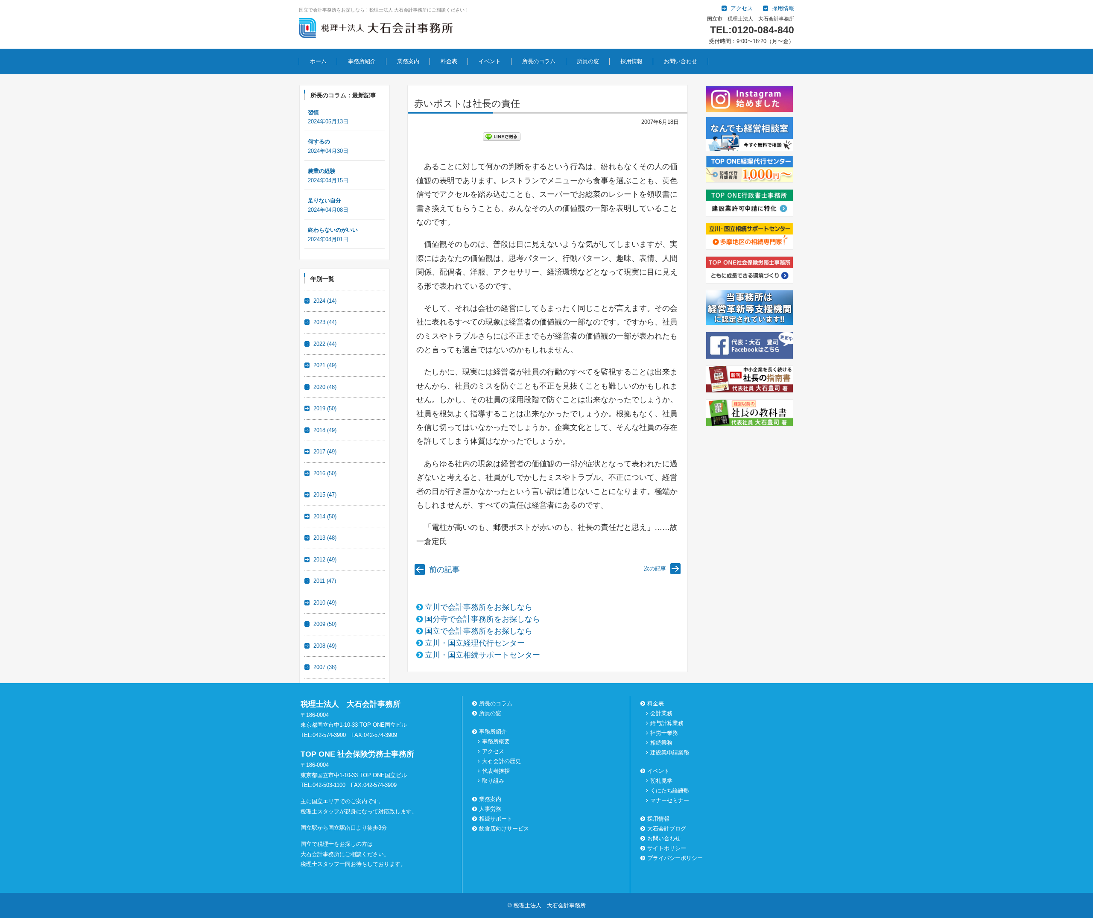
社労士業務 (664, 733)
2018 (324, 430)
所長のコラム (538, 61)
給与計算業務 (667, 723)
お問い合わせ (680, 61)
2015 (324, 494)
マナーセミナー (669, 800)
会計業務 (661, 713)
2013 (324, 538)
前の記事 (444, 569)
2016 (324, 473)
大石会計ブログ (666, 828)
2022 (324, 344)
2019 (324, 408)
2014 (324, 516)
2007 (324, 667)
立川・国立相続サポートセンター (482, 655)
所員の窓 (588, 61)
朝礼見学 (661, 781)
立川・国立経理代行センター (475, 643)
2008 (324, 646)
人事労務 (490, 809)
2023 (324, 322)
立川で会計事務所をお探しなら (478, 607)
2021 (324, 365)
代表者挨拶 (496, 771)
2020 (324, 387)
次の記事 (655, 568)
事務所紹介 (362, 61)
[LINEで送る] (501, 136)
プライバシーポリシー (675, 858)
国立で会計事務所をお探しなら (478, 631)
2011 (324, 581)
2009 (324, 624)
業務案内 (408, 61)
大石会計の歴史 (501, 761)
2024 (324, 301)
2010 (324, 602)
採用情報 (631, 61)
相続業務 (661, 743)
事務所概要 (496, 741)
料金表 (449, 61)
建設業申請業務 (669, 752)
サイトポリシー (666, 848)
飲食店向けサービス (504, 828)
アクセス (493, 751)
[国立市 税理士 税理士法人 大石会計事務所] (376, 29)
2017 (324, 451)
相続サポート (495, 819)
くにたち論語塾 (669, 790)
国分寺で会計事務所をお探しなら (482, 619)
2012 (324, 559)
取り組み (493, 781)
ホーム (318, 61)
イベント (490, 61)
